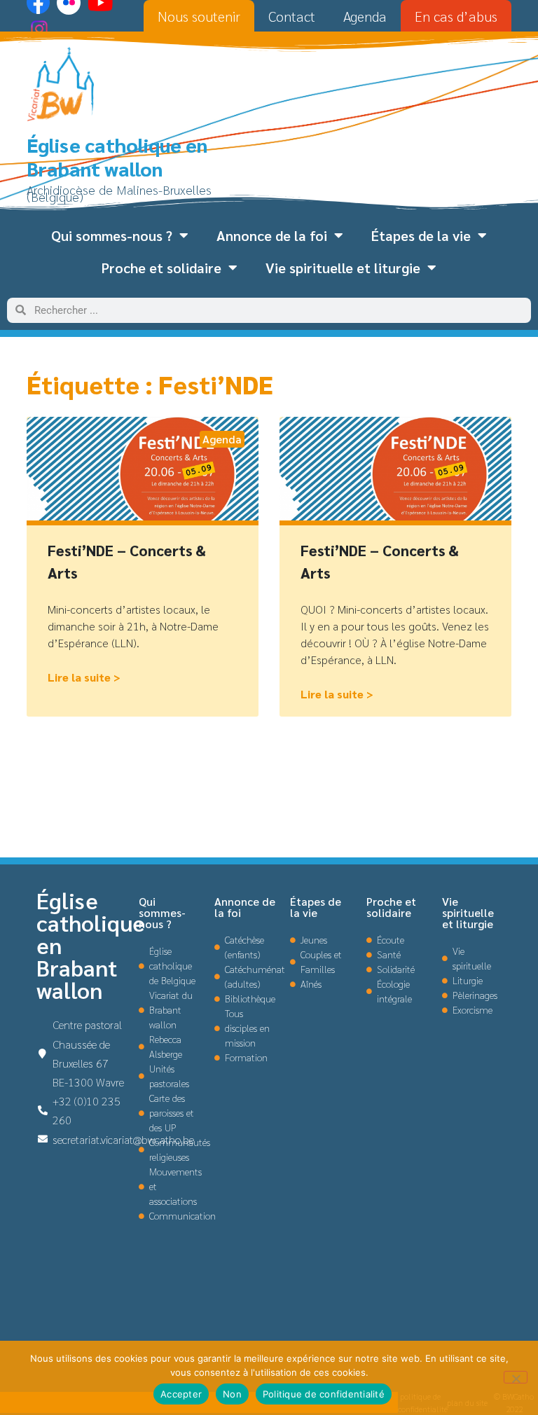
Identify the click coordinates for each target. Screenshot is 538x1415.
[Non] (515, 1377)
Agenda (365, 16)
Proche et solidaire (161, 267)
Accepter (181, 1394)
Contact (291, 16)
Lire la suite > (84, 677)
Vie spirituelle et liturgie (342, 267)
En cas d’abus (456, 16)
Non (232, 1394)
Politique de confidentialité (324, 1394)
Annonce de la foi (271, 235)
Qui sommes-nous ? (111, 235)
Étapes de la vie (421, 235)
